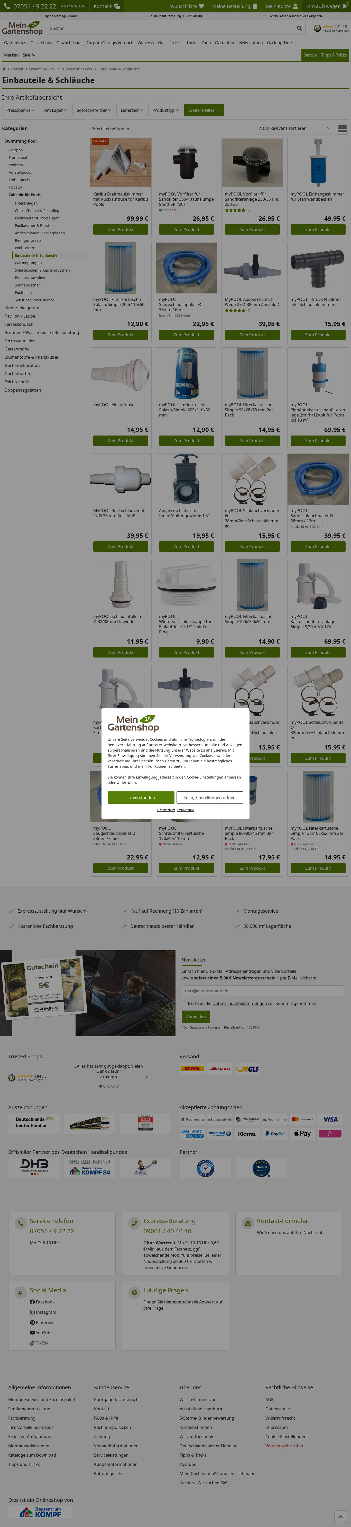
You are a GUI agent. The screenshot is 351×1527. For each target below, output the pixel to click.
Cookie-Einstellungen (205, 777)
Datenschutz (166, 810)
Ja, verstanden (141, 797)
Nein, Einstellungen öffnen (210, 797)
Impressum (185, 810)
